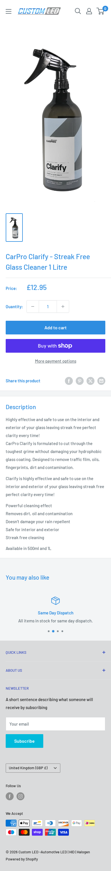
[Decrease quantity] (33, 306)
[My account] (89, 11)
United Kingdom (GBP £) (28, 768)
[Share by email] (101, 380)
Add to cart (55, 327)
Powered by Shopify (22, 859)
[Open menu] (8, 11)
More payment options (55, 361)
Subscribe (24, 741)
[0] (100, 11)
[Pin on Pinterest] (80, 380)
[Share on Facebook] (69, 380)
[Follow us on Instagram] (20, 796)
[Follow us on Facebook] (10, 796)
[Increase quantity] (63, 306)
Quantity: (14, 306)
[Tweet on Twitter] (90, 380)
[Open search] (78, 11)
